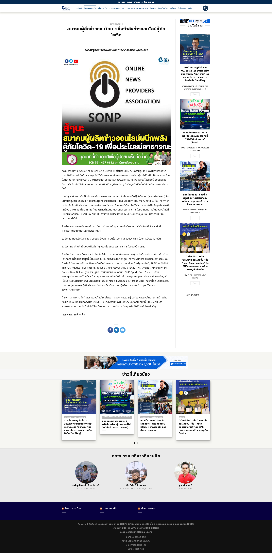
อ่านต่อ (195, 94)
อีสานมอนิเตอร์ (89, 8)
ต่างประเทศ (148, 508)
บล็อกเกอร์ (101, 8)
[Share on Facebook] (110, 330)
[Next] (212, 405)
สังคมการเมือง (73, 508)
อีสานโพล (153, 8)
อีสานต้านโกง (163, 8)
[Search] (205, 8)
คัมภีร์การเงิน (143, 8)
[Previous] (59, 405)
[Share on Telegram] (123, 330)
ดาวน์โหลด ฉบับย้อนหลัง (177, 8)
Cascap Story (132, 8)
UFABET (70, 492)
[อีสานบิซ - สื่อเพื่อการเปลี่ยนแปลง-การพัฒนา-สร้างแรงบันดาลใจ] (67, 8)
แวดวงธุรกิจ (110, 508)
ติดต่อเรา (191, 8)
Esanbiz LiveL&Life (116, 8)
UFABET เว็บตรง (86, 492)
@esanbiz (192, 294)
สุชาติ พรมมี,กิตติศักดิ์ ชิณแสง (136, 541)
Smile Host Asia (136, 549)
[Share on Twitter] (116, 330)
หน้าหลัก (79, 8)
